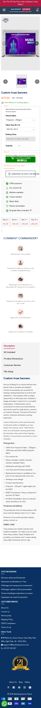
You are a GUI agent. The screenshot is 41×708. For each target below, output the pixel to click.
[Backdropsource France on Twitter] (8, 687)
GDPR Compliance (8, 623)
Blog (21, 682)
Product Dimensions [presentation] (13, 358)
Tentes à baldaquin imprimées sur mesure (17, 593)
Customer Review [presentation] (12, 365)
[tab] (13, 346)
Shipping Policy (7, 619)
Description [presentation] (9, 345)
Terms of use (6, 627)
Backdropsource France (23, 694)
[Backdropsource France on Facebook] (14, 687)
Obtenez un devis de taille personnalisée (14, 167)
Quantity (9, 146)
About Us (5, 608)
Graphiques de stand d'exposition (14, 597)
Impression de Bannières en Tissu (13, 582)
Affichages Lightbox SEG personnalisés (16, 589)
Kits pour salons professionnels (13, 578)
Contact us (5, 612)
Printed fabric (11, 116)
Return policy (6, 616)
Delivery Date (11, 134)
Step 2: (7, 152)
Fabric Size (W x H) (13, 125)
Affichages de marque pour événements (16, 586)
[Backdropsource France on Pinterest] (19, 687)
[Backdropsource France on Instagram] (25, 687)
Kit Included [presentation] (9, 352)
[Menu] (5, 10)
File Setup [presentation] (8, 371)
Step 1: (7, 106)
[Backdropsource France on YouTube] (30, 687)
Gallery (27, 682)
